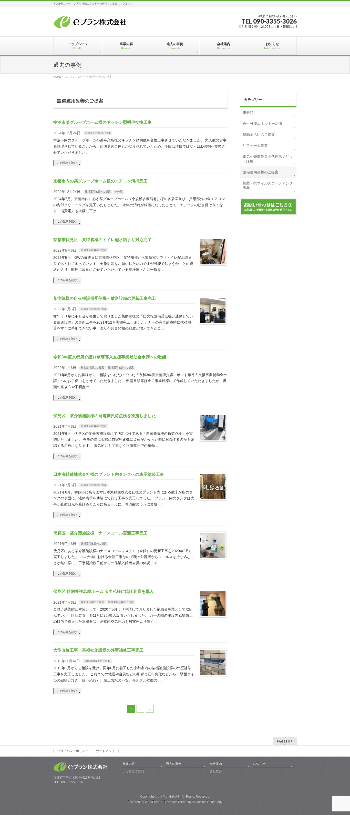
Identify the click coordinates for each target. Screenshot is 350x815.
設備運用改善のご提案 (98, 132)
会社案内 (216, 764)
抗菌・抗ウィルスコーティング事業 (268, 185)
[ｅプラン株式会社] (91, 22)
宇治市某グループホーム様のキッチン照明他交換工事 (102, 122)
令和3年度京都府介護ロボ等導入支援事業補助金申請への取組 (109, 357)
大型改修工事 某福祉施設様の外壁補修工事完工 (98, 650)
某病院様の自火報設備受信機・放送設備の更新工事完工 (104, 298)
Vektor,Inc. (199, 802)
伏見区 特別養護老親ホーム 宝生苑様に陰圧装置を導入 (103, 591)
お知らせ (259, 764)
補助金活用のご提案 (92, 367)
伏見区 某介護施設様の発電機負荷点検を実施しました (104, 416)
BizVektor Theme (175, 802)
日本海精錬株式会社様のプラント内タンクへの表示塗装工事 (108, 474)
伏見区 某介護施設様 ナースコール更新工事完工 (100, 533)
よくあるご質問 (133, 771)
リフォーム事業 (255, 145)
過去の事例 (173, 764)
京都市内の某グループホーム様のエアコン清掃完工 (100, 181)
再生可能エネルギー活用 (262, 123)
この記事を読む (67, 162)
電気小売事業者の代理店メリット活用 (268, 158)
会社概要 (216, 771)
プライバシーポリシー (72, 750)
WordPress (152, 802)
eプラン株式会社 (169, 796)
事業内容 (128, 764)
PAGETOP (285, 741)
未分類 (118, 191)
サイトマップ (105, 750)
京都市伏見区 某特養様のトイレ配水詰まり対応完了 (102, 240)
